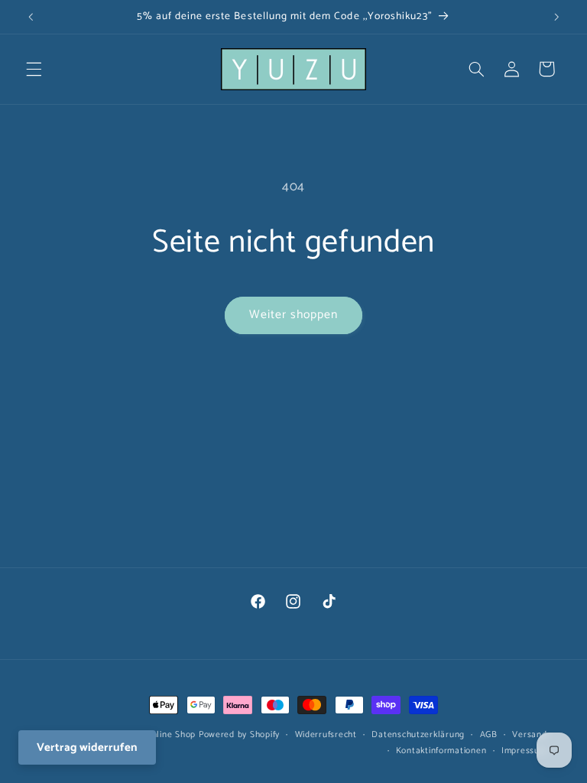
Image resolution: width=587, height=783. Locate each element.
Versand (529, 734)
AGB (489, 734)
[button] (33, 68)
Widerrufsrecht (326, 734)
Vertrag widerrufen (87, 747)
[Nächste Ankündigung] (556, 17)
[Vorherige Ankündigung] (30, 17)
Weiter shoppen (294, 315)
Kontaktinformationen (441, 750)
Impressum (524, 750)
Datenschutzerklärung (418, 734)
